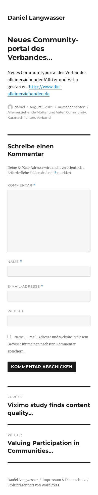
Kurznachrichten (71, 107)
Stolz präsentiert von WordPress (33, 485)
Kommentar (21, 185)
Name (15, 262)
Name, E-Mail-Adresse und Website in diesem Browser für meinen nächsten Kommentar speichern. (48, 344)
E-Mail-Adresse (25, 286)
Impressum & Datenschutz (63, 480)
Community (76, 112)
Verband (44, 117)
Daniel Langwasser (36, 17)
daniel (20, 107)
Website (16, 311)
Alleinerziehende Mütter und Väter (36, 112)
